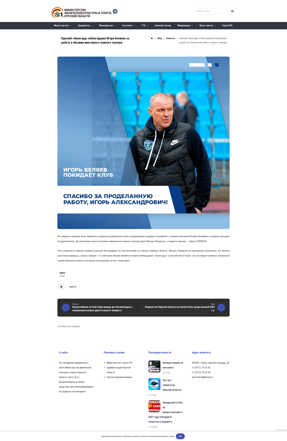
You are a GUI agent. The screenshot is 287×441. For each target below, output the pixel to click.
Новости (72, 287)
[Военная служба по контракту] (154, 366)
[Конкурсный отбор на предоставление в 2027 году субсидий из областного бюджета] (154, 406)
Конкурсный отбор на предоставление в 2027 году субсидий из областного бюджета (165, 412)
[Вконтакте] (115, 11)
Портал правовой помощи (119, 377)
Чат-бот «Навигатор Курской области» (172, 385)
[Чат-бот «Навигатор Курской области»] (154, 384)
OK (180, 436)
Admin (62, 273)
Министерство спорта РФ (119, 362)
